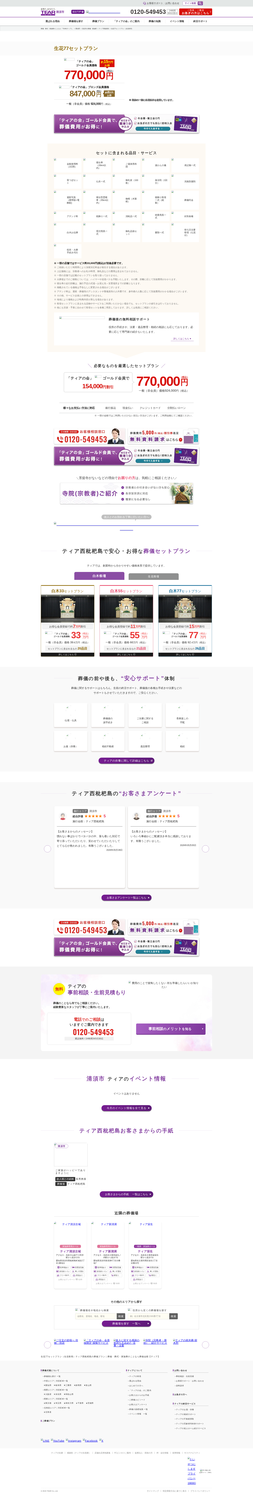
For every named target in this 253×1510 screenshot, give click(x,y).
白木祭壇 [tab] (99, 576)
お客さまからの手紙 (126, 1194)
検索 (121, 1316)
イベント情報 (177, 21)
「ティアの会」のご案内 (126, 21)
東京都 (48, 1403)
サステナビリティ (192, 1453)
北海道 (48, 1412)
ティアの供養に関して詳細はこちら (126, 760)
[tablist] (126, 576)
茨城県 (91, 1403)
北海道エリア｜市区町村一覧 (57, 1408)
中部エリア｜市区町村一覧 (56, 1381)
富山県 (89, 1385)
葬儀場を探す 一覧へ (126, 1323)
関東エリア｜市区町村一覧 (56, 1399)
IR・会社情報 (162, 1453)
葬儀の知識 (155, 21)
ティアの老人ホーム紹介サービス (191, 1428)
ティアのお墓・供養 (185, 1409)
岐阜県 (58, 1385)
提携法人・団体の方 (144, 1453)
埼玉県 (58, 1403)
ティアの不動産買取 (185, 1419)
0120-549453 (148, 12)
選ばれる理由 (52, 21)
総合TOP (77, 12)
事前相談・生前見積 (185, 1376)
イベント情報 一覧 (138, 1414)
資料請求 (180, 1386)
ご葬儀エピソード (137, 1400)
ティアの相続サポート (186, 1414)
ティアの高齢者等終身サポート (190, 1424)
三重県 (68, 1385)
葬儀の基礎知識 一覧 (138, 1409)
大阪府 (48, 1394)
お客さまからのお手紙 (139, 1395)
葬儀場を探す (76, 21)
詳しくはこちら (181, 338)
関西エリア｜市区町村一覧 (56, 1390)
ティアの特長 (135, 1376)
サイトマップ (153, 1491)
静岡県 (79, 1385)
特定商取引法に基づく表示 (174, 1491)
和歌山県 (69, 1394)
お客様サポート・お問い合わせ (190, 1381)
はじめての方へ (136, 1386)
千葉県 (81, 1403)
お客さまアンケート (126, 897)
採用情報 (176, 1453)
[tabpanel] (126, 618)
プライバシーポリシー (200, 1491)
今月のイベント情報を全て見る (126, 1108)
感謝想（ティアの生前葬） (79, 1453)
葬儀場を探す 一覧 (52, 1376)
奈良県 (58, 1394)
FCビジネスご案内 (122, 1453)
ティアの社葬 (57, 1453)
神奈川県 (69, 1403)
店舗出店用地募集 (102, 1453)
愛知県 (48, 1385)
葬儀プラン (98, 21)
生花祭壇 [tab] (153, 576)
